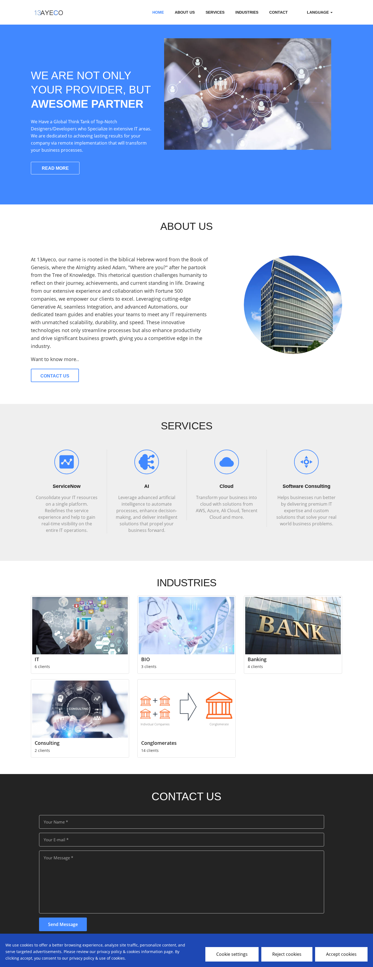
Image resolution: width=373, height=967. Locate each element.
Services (215, 12)
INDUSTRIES (246, 12)
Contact (278, 12)
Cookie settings (232, 954)
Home (158, 12)
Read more (55, 168)
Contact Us (54, 376)
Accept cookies (341, 954)
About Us (185, 12)
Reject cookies (286, 954)
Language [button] (318, 12)
